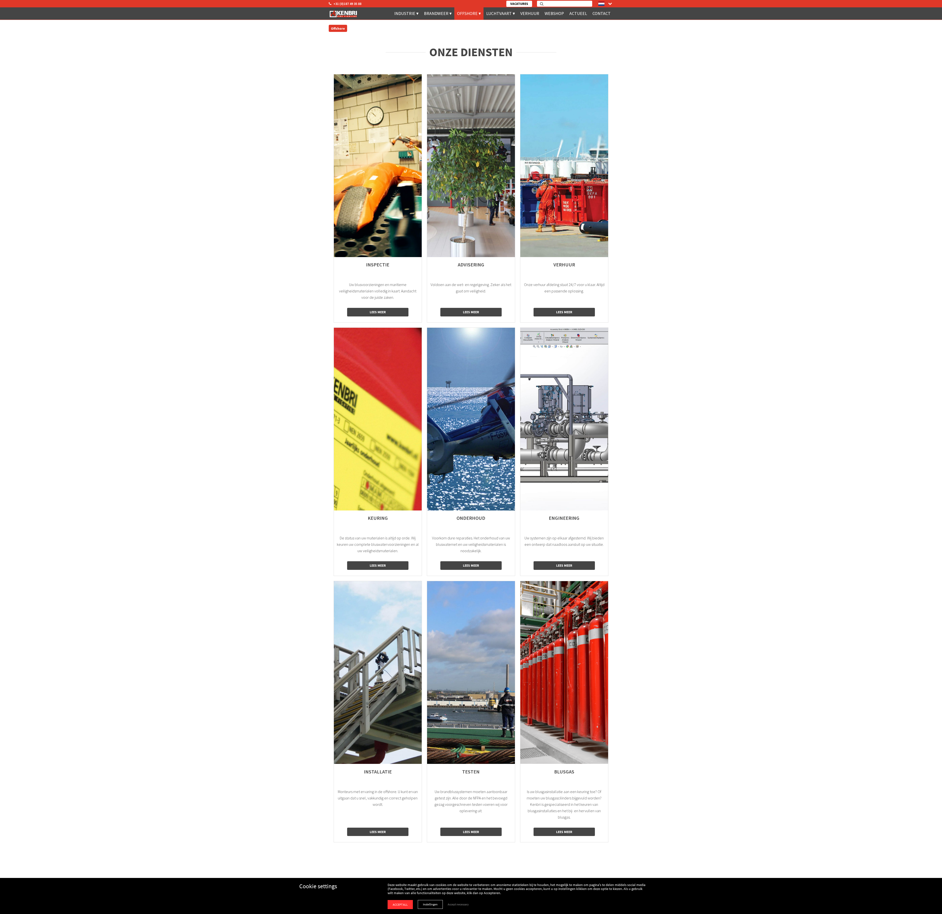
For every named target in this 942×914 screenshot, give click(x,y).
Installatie (378, 772)
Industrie (404, 13)
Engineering (564, 518)
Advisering (471, 265)
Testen (471, 772)
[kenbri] (344, 13)
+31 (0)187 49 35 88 (347, 3)
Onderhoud (471, 518)
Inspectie (377, 265)
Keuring (378, 518)
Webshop (554, 13)
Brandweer (436, 13)
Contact (601, 13)
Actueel (578, 13)
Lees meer (378, 312)
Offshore (467, 13)
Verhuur (529, 13)
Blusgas (564, 772)
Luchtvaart (499, 13)
